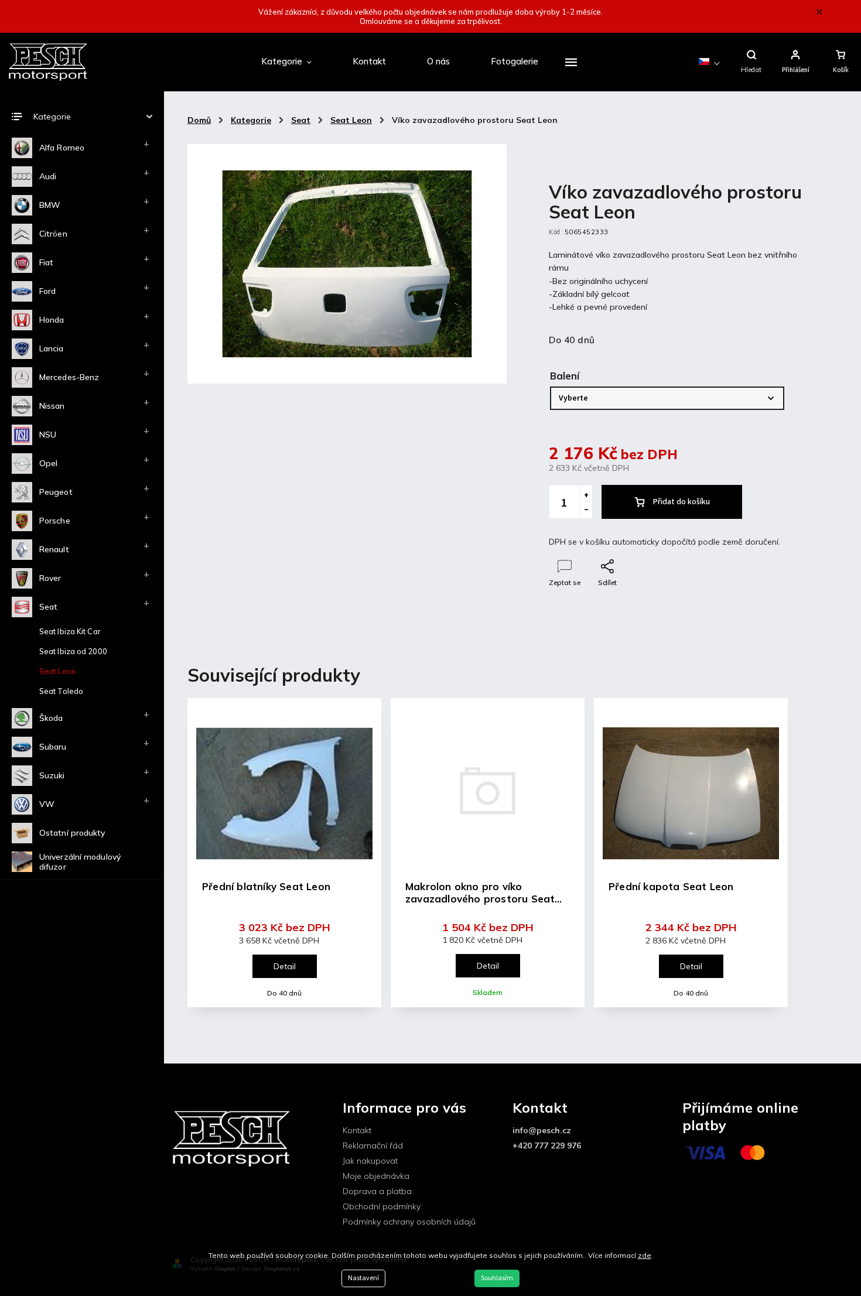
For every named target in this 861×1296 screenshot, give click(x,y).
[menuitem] (286, 62)
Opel (48, 463)
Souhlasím (497, 1278)
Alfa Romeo (61, 147)
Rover (50, 578)
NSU (47, 434)
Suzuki (52, 775)
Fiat (46, 262)
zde (644, 1255)
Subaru (53, 746)
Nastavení (363, 1278)
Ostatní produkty (72, 832)
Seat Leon (57, 671)
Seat (48, 606)
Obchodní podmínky (382, 1206)
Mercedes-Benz (69, 377)
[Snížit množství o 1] (585, 510)
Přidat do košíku (681, 502)
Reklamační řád (373, 1145)
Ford (47, 291)
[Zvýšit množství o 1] (585, 493)
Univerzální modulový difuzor (80, 862)
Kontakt (357, 1130)
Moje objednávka (376, 1176)
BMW (49, 205)
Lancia (51, 348)
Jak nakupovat (370, 1160)
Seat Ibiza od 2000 (73, 651)
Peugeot (56, 492)
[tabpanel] (284, 852)
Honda (51, 319)
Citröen (53, 233)
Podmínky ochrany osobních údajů (409, 1221)
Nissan (52, 406)
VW (46, 804)
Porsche (54, 520)
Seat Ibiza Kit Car (70, 631)
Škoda (51, 718)
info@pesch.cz (541, 1130)
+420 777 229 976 (546, 1145)
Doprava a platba (377, 1191)
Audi (47, 176)
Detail (285, 966)
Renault (54, 549)
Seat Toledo (61, 691)
